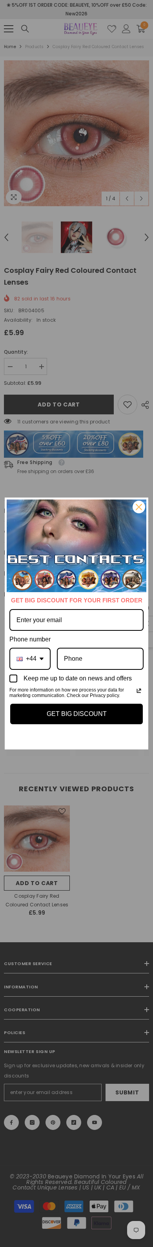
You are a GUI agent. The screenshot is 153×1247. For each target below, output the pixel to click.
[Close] (138, 507)
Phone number (30, 639)
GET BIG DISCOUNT (77, 713)
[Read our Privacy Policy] (139, 690)
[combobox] (30, 658)
